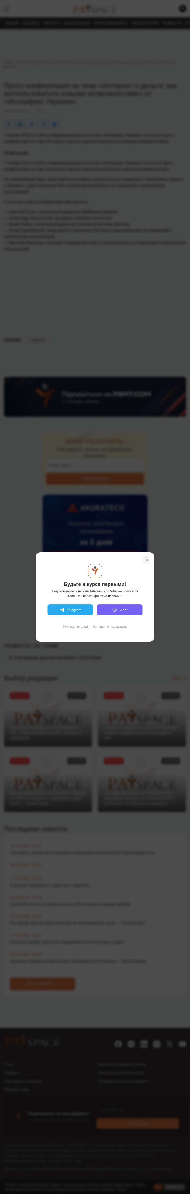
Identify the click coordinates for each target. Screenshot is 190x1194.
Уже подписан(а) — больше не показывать (95, 626)
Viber (123, 610)
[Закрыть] (146, 560)
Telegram (74, 610)
